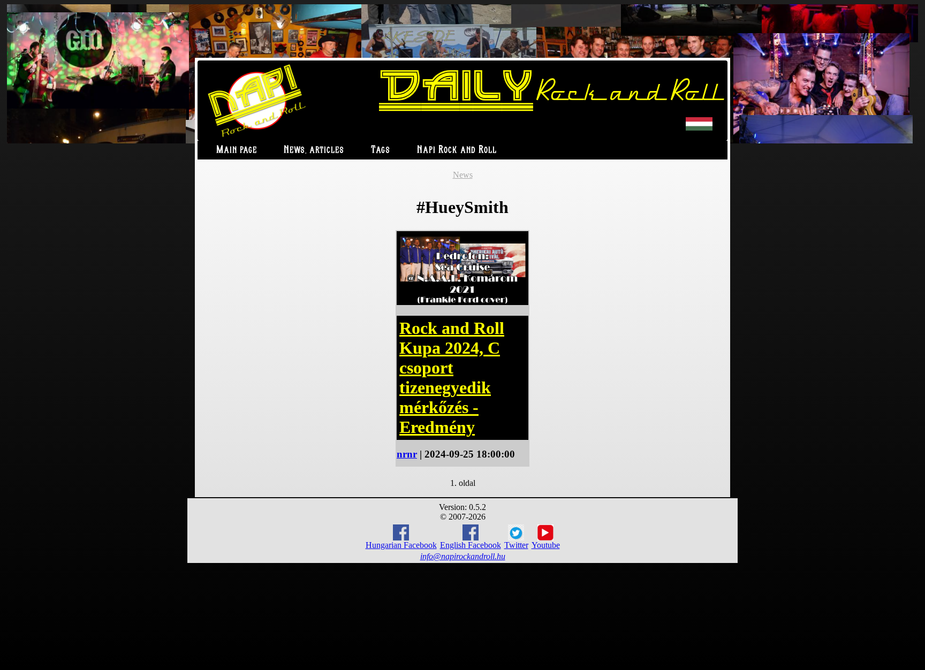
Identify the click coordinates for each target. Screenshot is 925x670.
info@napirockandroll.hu (462, 556)
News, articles (314, 150)
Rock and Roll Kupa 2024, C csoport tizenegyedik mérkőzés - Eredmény (451, 377)
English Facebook (470, 545)
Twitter (516, 545)
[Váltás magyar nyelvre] (699, 128)
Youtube (546, 545)
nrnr (407, 454)
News (463, 174)
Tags (380, 150)
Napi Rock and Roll (457, 150)
